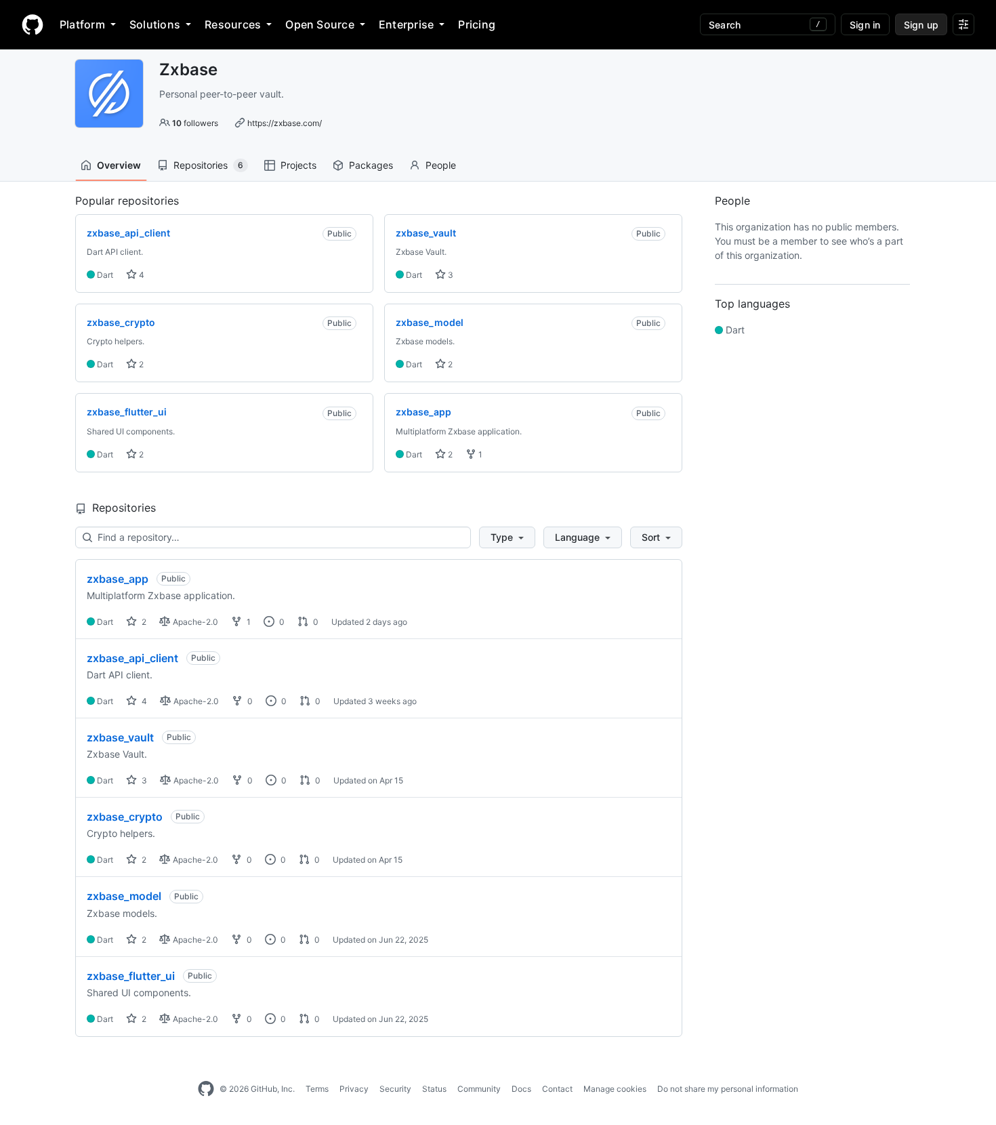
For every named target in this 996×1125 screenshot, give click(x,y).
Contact (557, 1089)
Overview (119, 165)
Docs (521, 1089)
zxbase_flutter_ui (131, 976)
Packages (371, 165)
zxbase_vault (120, 737)
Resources (233, 24)
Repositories (208, 165)
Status (434, 1089)
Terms (317, 1089)
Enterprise (406, 24)
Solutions (154, 24)
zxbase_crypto (125, 816)
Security (395, 1089)
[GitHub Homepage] (206, 1089)
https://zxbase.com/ (284, 123)
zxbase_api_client (132, 658)
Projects (298, 165)
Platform (82, 24)
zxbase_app (117, 579)
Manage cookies (614, 1089)
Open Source (319, 24)
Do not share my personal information (727, 1089)
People (441, 165)
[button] (507, 537)
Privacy (354, 1089)
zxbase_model (124, 896)
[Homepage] (32, 24)
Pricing (476, 24)
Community (479, 1089)
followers (195, 123)
